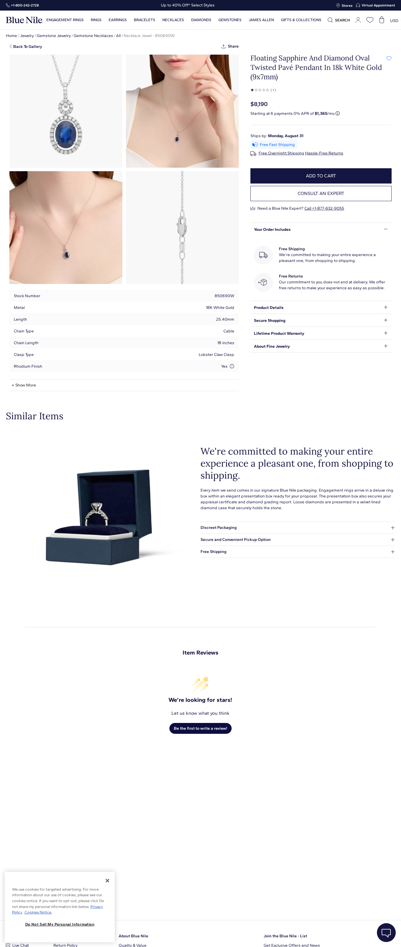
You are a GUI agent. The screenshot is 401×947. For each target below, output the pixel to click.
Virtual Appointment (378, 5)
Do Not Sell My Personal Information (60, 924)
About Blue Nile (133, 935)
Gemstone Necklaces (93, 35)
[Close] (107, 880)
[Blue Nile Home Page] (24, 20)
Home (11, 35)
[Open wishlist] (369, 19)
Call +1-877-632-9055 (324, 208)
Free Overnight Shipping (281, 153)
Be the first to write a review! (200, 728)
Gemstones (230, 20)
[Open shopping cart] (381, 19)
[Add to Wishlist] (389, 58)
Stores (347, 6)
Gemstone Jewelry (54, 35)
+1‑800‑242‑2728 (25, 5)
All (118, 35)
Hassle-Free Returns (324, 153)
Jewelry (27, 35)
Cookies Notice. (38, 912)
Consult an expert (321, 193)
